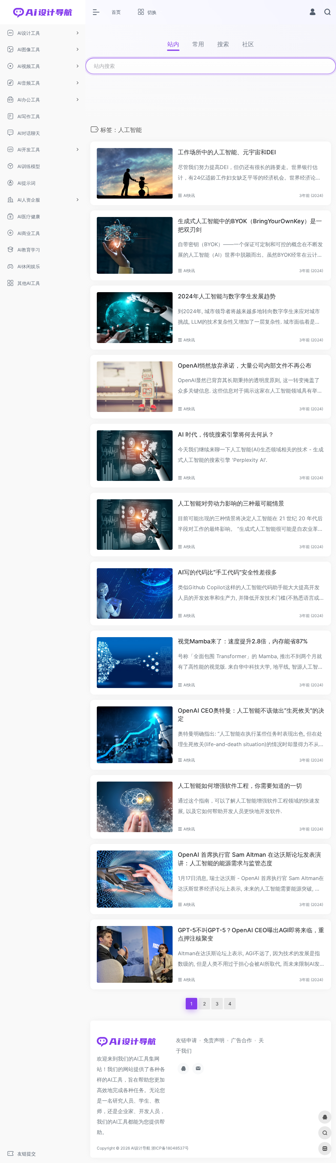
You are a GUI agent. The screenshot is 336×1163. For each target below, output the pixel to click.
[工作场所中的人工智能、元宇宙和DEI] (135, 173)
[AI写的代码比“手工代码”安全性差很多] (135, 593)
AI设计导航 (140, 1148)
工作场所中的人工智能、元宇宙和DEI (227, 152)
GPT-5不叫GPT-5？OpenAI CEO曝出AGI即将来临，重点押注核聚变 (251, 934)
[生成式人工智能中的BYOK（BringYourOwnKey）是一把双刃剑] (135, 245)
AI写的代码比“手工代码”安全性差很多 (227, 572)
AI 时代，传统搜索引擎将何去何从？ (226, 434)
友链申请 (186, 1040)
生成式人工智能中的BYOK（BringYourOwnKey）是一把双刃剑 (250, 225)
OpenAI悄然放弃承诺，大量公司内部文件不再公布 (244, 365)
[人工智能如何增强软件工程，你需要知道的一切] (135, 807)
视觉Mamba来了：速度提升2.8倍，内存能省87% (243, 641)
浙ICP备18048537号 (170, 1148)
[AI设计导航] (126, 1043)
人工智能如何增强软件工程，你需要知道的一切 (240, 785)
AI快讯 (189, 195)
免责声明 (213, 1040)
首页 (116, 12)
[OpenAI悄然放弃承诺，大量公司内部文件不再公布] (135, 386)
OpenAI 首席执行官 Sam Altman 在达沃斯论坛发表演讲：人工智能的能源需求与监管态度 (249, 859)
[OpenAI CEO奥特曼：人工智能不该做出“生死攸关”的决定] (135, 734)
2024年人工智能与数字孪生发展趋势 (227, 296)
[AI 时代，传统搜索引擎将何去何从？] (135, 455)
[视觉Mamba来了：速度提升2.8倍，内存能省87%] (135, 662)
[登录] (312, 12)
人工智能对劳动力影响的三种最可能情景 (231, 503)
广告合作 (241, 1040)
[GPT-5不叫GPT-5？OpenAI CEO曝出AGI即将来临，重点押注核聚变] (135, 954)
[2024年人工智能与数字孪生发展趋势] (135, 317)
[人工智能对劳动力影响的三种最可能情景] (135, 524)
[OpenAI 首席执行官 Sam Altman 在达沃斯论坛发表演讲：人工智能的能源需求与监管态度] (135, 879)
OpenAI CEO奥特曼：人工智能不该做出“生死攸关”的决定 (251, 714)
